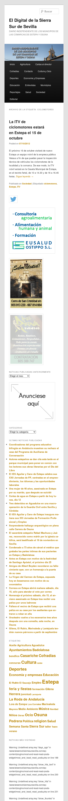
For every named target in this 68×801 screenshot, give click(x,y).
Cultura (28, 662)
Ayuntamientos (20, 649)
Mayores (13, 709)
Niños (13, 715)
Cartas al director (43, 64)
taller (48, 726)
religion (40, 720)
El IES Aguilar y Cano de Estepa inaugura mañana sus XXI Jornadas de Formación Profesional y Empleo (34, 518)
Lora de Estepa (18, 704)
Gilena (49, 689)
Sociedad (40, 92)
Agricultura (25, 64)
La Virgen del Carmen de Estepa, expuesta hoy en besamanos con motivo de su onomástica (32, 580)
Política (28, 721)
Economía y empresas (25, 674)
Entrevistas (30, 85)
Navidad (54, 709)
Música (44, 708)
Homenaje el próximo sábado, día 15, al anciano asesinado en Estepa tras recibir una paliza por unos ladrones (32, 599)
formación (38, 689)
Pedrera (15, 720)
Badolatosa (40, 649)
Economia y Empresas (34, 78)
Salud (28, 92)
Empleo (36, 683)
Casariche (29, 655)
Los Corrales (34, 704)
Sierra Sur (36, 726)
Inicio (12, 64)
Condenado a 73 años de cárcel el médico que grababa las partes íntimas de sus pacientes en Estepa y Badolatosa (34, 551)
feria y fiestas (20, 688)
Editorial (14, 99)
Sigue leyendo (24, 176)
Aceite (13, 645)
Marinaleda (48, 704)
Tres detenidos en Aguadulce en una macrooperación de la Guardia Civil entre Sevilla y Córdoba (33, 507)
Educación (15, 85)
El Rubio (14, 682)
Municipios (46, 85)
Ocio (29, 714)
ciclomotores (50, 183)
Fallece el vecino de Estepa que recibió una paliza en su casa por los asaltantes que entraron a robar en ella (32, 610)
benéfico (14, 656)
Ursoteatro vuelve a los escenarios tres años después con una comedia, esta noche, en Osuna (33, 621)
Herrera (14, 694)
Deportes (14, 78)
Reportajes (15, 92)
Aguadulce (38, 645)
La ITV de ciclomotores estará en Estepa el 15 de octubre (26, 130)
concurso (15, 662)
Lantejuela (36, 694)
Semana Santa (19, 726)
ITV (18, 186)
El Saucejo (25, 682)
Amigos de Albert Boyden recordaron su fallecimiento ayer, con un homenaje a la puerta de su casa (34, 569)
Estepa (12, 186)
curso (39, 663)
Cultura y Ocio (44, 71)
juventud (26, 694)
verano (13, 731)
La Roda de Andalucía (26, 699)
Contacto (28, 71)
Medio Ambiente (28, 709)
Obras (21, 715)
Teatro (55, 726)
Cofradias (14, 71)
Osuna (40, 714)
